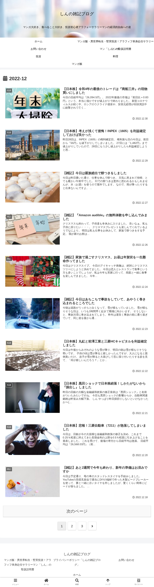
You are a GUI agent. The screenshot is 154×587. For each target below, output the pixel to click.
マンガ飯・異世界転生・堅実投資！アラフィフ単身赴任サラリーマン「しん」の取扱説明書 (27, 564)
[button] (142, 409)
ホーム (77, 574)
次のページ (77, 511)
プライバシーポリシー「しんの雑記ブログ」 (77, 562)
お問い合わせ (126, 559)
